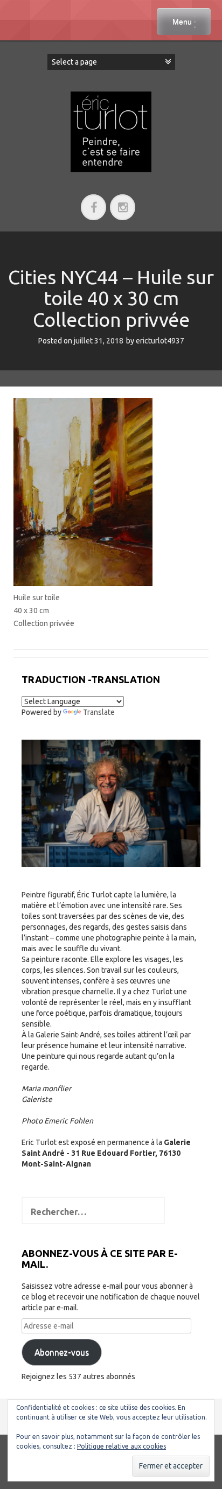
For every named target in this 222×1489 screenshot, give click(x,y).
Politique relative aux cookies (121, 1446)
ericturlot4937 (160, 340)
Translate (99, 712)
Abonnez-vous (61, 1352)
